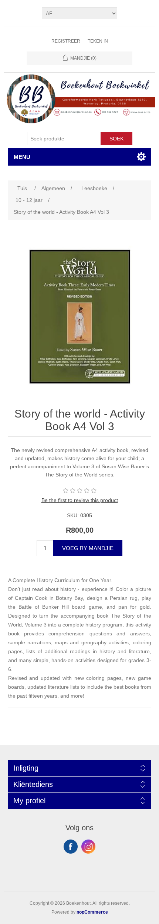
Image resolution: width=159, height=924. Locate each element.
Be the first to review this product (79, 500)
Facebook (71, 847)
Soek (116, 139)
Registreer (65, 41)
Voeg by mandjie (88, 548)
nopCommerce (92, 912)
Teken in (98, 41)
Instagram (88, 847)
